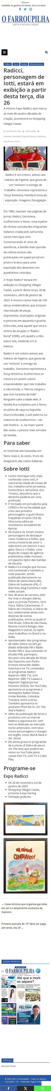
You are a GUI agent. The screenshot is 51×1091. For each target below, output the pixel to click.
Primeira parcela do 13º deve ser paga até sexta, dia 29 (23, 925)
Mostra (10, 141)
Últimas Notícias (36, 64)
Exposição (16, 136)
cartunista (7, 136)
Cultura (7, 64)
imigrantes (41, 136)
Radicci (17, 141)
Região (24, 64)
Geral (16, 64)
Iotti (5, 141)
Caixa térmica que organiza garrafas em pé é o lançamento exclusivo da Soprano (24, 908)
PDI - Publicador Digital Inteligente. (31, 1081)
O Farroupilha (30, 131)
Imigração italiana (28, 136)
